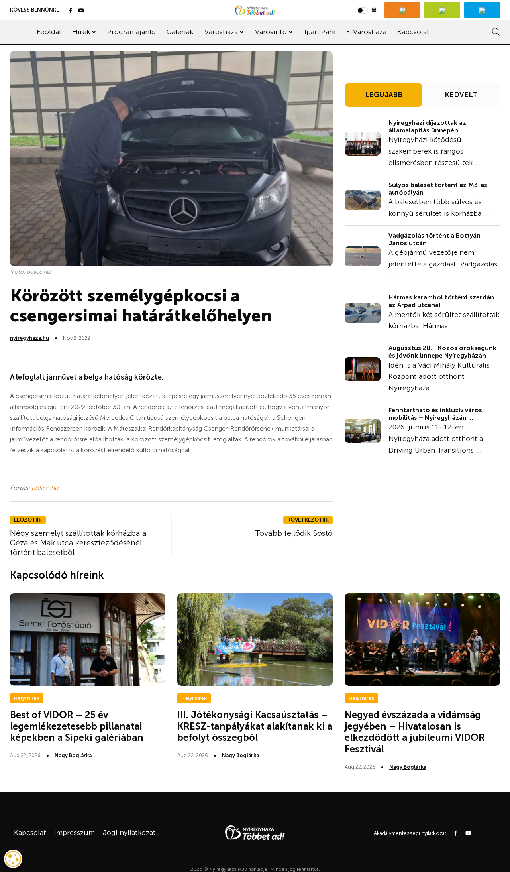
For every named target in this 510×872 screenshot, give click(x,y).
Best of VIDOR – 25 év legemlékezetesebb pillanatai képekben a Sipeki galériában (76, 726)
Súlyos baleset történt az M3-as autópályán (437, 188)
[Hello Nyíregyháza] (482, 10)
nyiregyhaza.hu (29, 338)
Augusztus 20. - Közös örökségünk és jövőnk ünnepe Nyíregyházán (442, 351)
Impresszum (74, 832)
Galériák (180, 32)
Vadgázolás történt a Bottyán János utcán (434, 239)
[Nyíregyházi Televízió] (402, 10)
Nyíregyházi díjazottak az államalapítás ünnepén (427, 126)
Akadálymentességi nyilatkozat (410, 833)
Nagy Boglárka (73, 755)
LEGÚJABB (383, 95)
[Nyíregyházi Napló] (442, 10)
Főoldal (49, 32)
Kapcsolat (413, 32)
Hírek (81, 32)
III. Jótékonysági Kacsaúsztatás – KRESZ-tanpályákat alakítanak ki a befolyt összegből (254, 726)
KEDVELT (461, 95)
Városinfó (271, 32)
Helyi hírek (26, 698)
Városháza (221, 32)
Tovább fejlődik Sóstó (294, 533)
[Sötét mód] (367, 10)
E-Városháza (366, 32)
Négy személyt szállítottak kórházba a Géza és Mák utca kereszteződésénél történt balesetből (78, 542)
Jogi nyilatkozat (129, 832)
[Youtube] (81, 11)
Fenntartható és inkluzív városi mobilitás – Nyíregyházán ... (436, 413)
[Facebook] (70, 11)
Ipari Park (319, 32)
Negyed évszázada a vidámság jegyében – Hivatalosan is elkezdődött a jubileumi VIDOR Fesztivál (415, 732)
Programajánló (131, 32)
